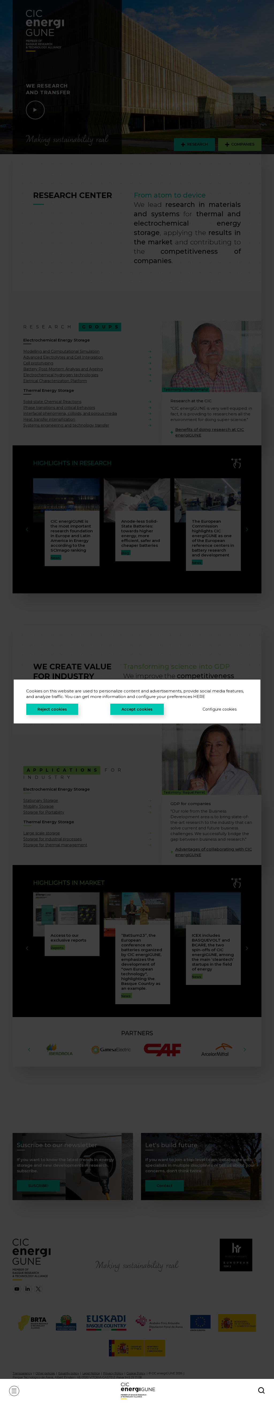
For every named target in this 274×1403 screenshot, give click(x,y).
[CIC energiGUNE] (138, 1391)
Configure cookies (220, 709)
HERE (199, 696)
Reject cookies (52, 709)
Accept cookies (137, 709)
